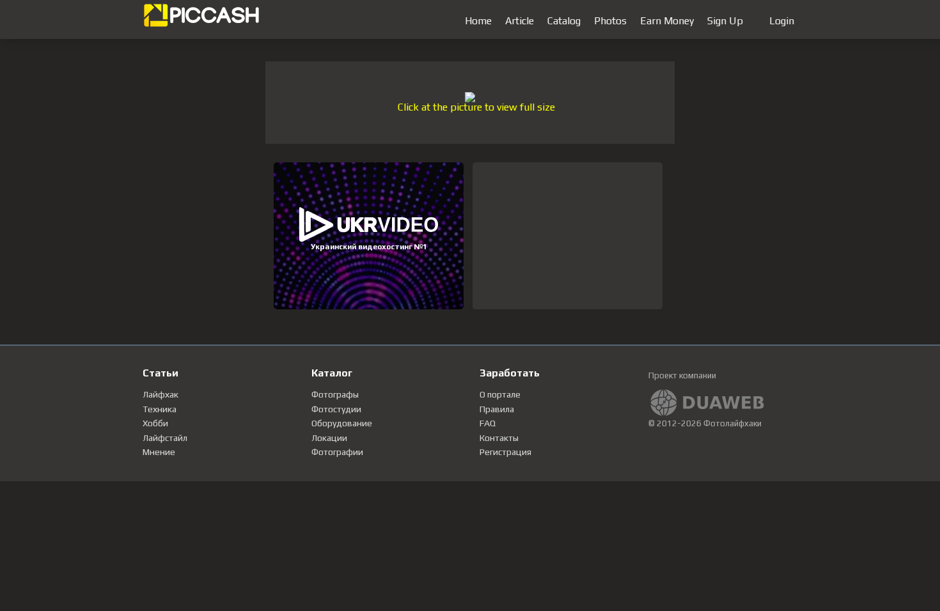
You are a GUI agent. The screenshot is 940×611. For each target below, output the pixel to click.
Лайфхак (160, 394)
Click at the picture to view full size (476, 107)
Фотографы (335, 394)
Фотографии (337, 452)
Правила (497, 409)
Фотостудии (336, 409)
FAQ (488, 423)
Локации (329, 438)
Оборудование (341, 423)
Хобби (155, 423)
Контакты (499, 438)
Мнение (159, 452)
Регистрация (505, 452)
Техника (159, 409)
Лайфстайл (165, 438)
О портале (500, 394)
